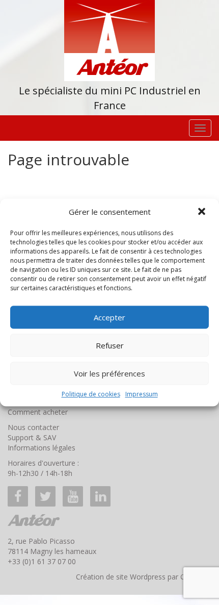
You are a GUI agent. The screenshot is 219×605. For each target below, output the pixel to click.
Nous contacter (33, 427)
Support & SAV (32, 437)
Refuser (110, 345)
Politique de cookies (91, 394)
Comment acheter (38, 412)
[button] (203, 212)
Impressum (141, 394)
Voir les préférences (109, 373)
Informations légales (41, 447)
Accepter (109, 317)
